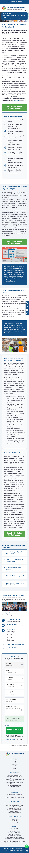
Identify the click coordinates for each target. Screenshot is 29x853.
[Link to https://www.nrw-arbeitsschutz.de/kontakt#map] (27, 313)
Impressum (12, 850)
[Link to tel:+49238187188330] (27, 303)
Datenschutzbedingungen (14, 738)
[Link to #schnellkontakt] (27, 306)
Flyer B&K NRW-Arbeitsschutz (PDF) (15, 644)
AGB (7, 850)
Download (16, 100)
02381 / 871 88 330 (16, 1)
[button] (14, 553)
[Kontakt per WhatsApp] (27, 846)
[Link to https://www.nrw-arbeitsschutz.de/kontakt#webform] (27, 310)
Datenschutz (19, 850)
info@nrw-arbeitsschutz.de (13, 621)
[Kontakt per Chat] (27, 851)
